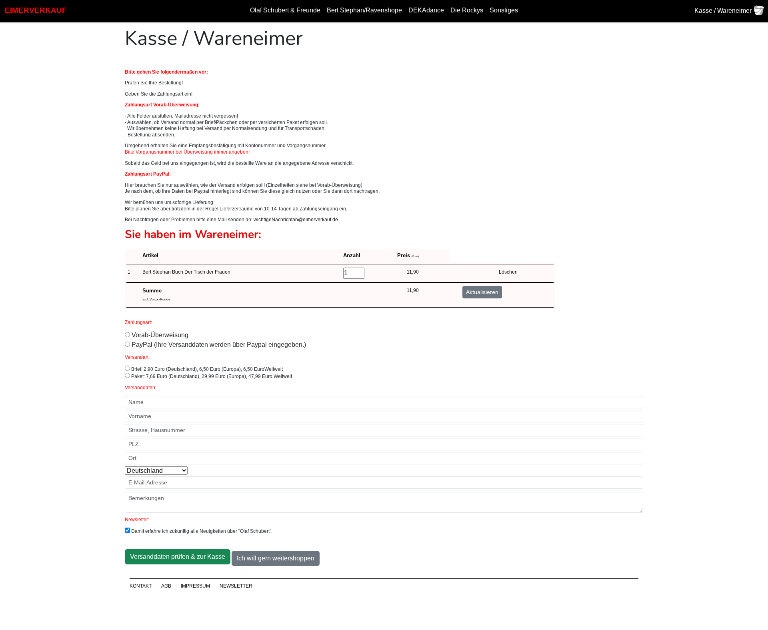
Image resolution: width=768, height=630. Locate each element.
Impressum (195, 586)
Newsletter (236, 586)
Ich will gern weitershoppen (275, 558)
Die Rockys (466, 10)
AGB (166, 586)
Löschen (508, 272)
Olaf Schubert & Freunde (285, 10)
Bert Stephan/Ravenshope (364, 10)
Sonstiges (504, 10)
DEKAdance (426, 10)
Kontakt (141, 586)
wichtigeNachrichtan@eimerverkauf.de (296, 219)
